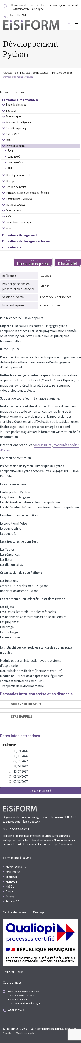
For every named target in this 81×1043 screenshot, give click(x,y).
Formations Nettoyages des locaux (26, 241)
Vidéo (9, 228)
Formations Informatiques (31, 72)
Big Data (11, 110)
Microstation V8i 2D (17, 867)
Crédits (7, 1033)
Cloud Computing (16, 128)
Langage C (14, 156)
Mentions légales (26, 1033)
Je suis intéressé (40, 791)
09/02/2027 (20, 761)
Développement (62, 72)
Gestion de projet (16, 187)
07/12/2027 (20, 782)
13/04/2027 (20, 766)
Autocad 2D (12, 901)
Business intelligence (18, 122)
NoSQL (10, 886)
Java (10, 150)
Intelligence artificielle (19, 198)
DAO (8, 140)
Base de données (16, 104)
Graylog (10, 896)
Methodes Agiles (15, 204)
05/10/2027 (20, 776)
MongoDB (12, 881)
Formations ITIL (13, 247)
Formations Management (19, 235)
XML (10, 168)
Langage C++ (15, 162)
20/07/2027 (20, 771)
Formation (33, 262)
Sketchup (11, 876)
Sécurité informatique (19, 222)
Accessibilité (42, 445)
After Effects (13, 872)
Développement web (18, 175)
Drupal (9, 891)
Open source (13, 210)
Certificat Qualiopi (13, 972)
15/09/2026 (20, 751)
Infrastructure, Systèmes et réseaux (27, 193)
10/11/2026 (20, 756)
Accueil (7, 72)
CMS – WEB (12, 134)
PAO (8, 216)
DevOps (10, 181)
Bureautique (13, 116)
